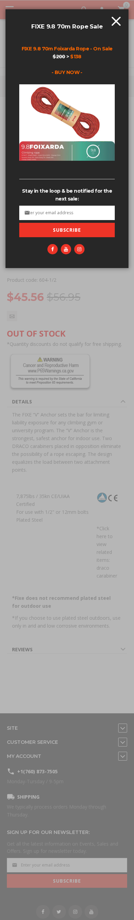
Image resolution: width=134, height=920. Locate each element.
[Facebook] (52, 249)
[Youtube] (66, 249)
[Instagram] (79, 249)
